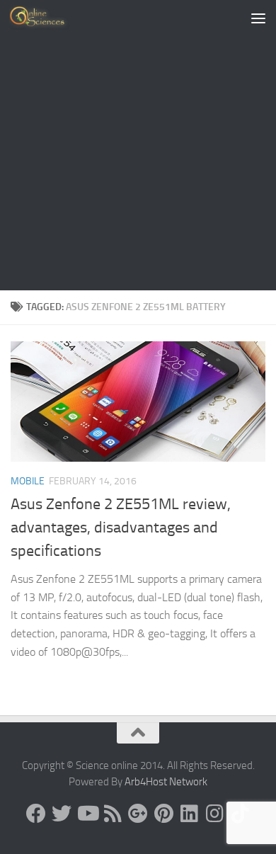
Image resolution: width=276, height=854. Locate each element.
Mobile (28, 481)
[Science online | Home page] (49, 18)
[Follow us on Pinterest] (163, 814)
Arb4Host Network (166, 781)
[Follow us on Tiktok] (240, 814)
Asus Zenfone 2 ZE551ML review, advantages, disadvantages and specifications (121, 527)
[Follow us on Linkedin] (189, 814)
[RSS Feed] (112, 814)
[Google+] (138, 814)
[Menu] (258, 17)
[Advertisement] (138, 145)
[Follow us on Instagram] (214, 814)
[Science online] (36, 814)
